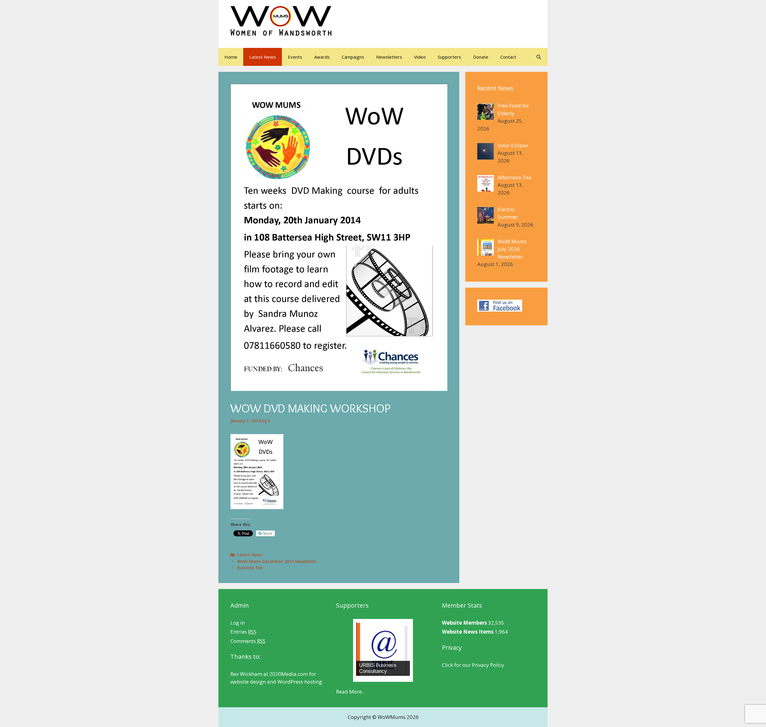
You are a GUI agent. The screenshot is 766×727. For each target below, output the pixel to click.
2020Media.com (288, 673)
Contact (508, 57)
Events (295, 57)
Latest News (262, 57)
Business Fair (250, 567)
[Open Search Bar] (539, 57)
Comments (247, 641)
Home (230, 57)
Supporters (449, 57)
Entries (243, 631)
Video (420, 57)
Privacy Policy (488, 664)
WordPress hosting (299, 681)
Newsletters (389, 57)
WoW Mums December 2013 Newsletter (277, 561)
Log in (237, 622)
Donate (480, 57)
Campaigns (353, 57)
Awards (322, 57)
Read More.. (350, 691)
